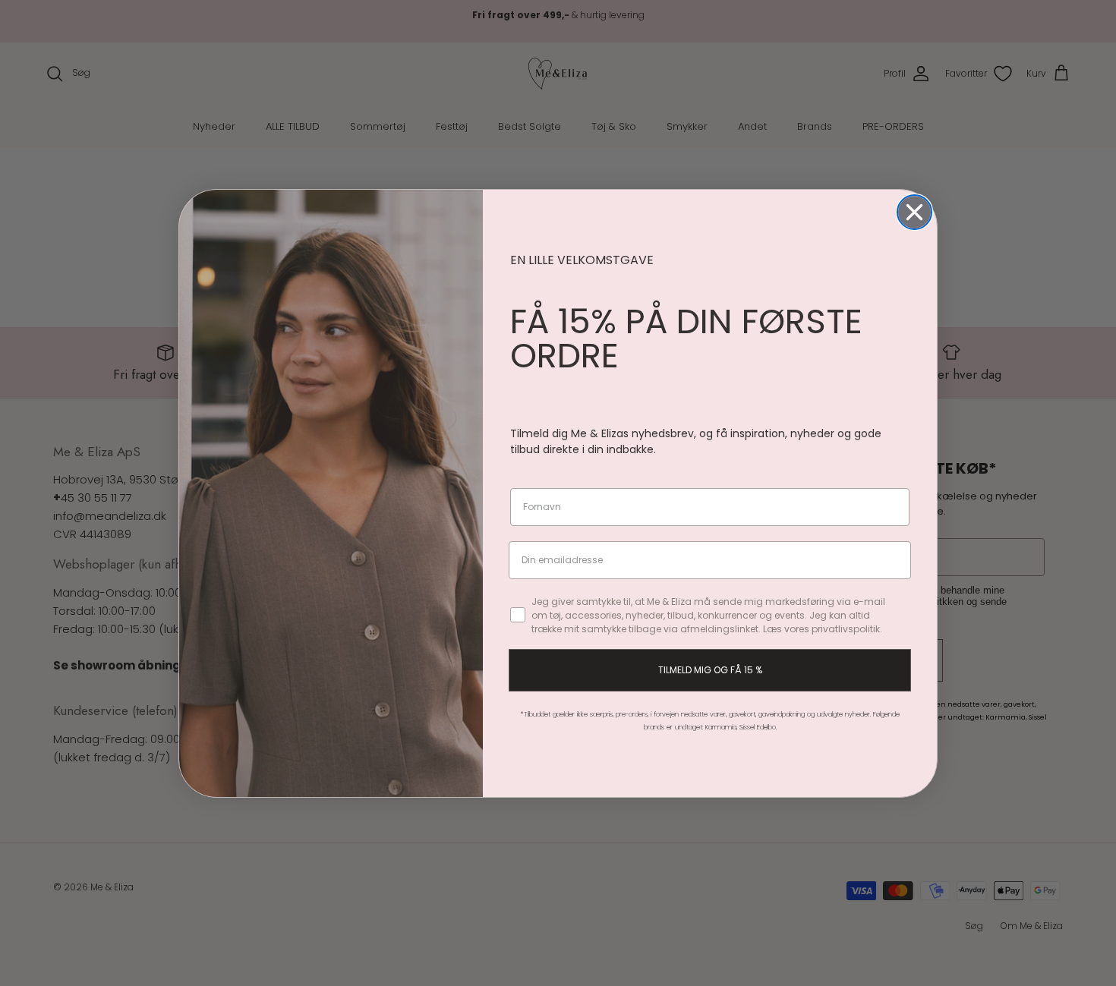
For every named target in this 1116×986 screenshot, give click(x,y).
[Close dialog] (914, 212)
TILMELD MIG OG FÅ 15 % (710, 669)
